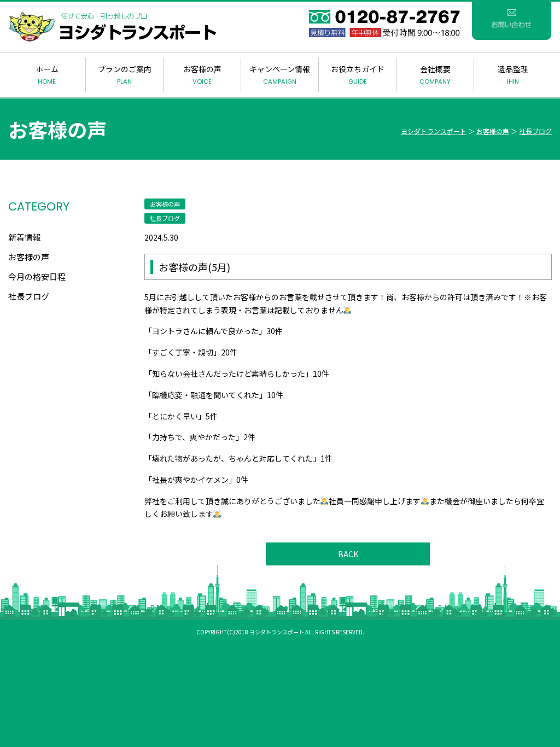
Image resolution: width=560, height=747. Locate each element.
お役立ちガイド (357, 74)
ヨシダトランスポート (433, 131)
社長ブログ (535, 131)
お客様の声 (202, 74)
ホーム (47, 74)
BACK (348, 553)
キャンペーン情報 (279, 74)
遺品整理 (513, 74)
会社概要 (435, 74)
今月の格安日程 (37, 276)
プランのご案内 (124, 74)
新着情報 (24, 237)
